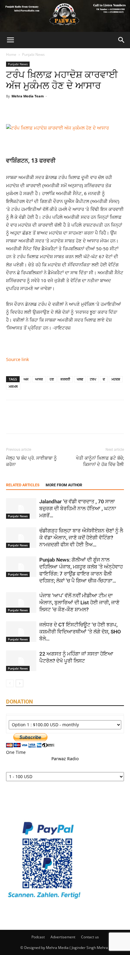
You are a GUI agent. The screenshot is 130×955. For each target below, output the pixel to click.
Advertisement (62, 937)
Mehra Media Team (27, 96)
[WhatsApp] (54, 110)
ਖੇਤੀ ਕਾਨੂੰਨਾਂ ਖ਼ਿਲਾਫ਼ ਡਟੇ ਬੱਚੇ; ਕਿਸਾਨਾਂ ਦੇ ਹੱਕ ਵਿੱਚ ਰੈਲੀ (100, 461)
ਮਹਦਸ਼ (116, 379)
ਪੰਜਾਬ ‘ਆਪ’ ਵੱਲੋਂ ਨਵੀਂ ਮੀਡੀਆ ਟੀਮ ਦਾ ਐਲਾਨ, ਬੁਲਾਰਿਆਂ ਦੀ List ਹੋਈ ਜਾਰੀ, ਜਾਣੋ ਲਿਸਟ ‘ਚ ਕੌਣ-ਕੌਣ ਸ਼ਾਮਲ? (79, 602)
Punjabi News (33, 54)
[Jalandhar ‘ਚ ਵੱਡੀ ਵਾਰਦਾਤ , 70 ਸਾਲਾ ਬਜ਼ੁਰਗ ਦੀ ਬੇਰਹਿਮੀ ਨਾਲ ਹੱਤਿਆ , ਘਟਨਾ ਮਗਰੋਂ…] (21, 508)
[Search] (121, 40)
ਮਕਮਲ (13, 386)
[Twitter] (26, 110)
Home (11, 54)
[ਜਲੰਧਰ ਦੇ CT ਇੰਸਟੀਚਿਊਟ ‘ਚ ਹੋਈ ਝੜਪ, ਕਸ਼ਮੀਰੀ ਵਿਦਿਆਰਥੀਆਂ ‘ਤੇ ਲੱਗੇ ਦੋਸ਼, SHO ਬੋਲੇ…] (21, 631)
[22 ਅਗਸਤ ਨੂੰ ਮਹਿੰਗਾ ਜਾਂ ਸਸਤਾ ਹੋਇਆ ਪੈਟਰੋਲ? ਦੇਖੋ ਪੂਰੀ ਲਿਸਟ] (21, 660)
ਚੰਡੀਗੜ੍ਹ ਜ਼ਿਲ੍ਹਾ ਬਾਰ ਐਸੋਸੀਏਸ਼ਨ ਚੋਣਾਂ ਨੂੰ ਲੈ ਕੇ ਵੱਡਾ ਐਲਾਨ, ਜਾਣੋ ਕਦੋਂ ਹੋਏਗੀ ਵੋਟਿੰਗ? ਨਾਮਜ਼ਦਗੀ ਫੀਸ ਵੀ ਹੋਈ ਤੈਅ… (81, 538)
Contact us (90, 937)
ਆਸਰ (39, 379)
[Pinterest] (40, 110)
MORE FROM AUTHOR (64, 485)
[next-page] (19, 683)
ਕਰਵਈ (65, 379)
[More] (68, 110)
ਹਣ (52, 379)
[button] (10, 40)
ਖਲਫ (80, 379)
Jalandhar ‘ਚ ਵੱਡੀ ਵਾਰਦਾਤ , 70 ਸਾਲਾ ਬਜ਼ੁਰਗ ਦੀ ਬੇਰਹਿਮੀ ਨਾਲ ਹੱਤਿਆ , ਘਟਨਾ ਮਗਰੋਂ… (77, 508)
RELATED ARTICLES (22, 485)
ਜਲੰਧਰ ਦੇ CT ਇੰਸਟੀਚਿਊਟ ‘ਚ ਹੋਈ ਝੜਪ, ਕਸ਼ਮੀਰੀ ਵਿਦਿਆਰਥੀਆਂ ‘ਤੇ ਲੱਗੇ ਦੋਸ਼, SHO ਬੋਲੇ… (80, 632)
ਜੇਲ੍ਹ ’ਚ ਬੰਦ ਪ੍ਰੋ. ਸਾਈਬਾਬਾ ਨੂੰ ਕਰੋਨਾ (31, 461)
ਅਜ (26, 379)
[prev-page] (10, 683)
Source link (17, 359)
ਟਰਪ (93, 379)
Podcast (38, 937)
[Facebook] (12, 110)
